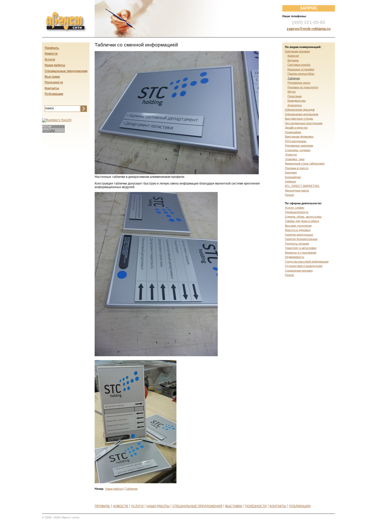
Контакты (52, 88)
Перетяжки (294, 96)
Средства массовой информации (307, 261)
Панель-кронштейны (300, 73)
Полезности (54, 82)
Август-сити (61, 14)
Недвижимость (294, 256)
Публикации (54, 94)
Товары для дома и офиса (302, 221)
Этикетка (291, 154)
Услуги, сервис (294, 207)
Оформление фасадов (300, 109)
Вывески (293, 55)
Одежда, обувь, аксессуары (303, 216)
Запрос (309, 8)
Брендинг (291, 172)
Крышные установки (300, 69)
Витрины (293, 60)
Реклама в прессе (297, 168)
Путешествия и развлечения (303, 265)
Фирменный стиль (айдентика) (305, 163)
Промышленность (297, 212)
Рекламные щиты (298, 82)
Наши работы (114, 488)
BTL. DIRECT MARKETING (302, 185)
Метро (291, 91)
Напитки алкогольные (299, 234)
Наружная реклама (297, 51)
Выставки (52, 77)
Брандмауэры (296, 100)
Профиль (52, 48)
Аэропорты (294, 105)
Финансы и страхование (300, 252)
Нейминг (290, 181)
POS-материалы (295, 141)
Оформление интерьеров (301, 114)
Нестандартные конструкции (303, 123)
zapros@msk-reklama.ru (309, 28)
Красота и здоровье (298, 229)
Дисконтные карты (297, 190)
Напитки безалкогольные (301, 238)
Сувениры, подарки (297, 150)
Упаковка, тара (294, 159)
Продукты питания (297, 243)
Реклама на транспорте (302, 87)
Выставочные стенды (299, 118)
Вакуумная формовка (299, 136)
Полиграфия (293, 132)
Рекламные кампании (299, 145)
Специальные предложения (66, 71)
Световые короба (298, 64)
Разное (289, 194)
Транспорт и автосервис (301, 247)
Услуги (50, 59)
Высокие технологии (298, 225)
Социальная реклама (299, 270)
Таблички (131, 488)
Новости (51, 53)
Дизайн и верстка (296, 127)
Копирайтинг (293, 177)
